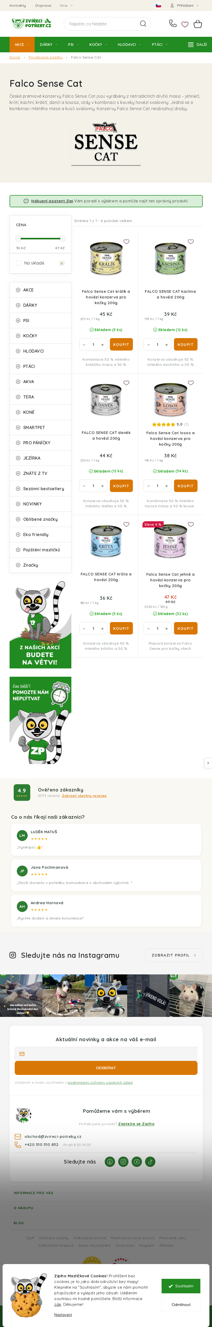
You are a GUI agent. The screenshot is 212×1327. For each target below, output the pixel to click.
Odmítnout (181, 1304)
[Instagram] (123, 1162)
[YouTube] (137, 1162)
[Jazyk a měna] (158, 5)
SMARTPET (34, 427)
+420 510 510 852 (174, 23)
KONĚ (29, 412)
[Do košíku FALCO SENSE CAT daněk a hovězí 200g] (121, 486)
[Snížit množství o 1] (84, 344)
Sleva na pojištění (95, 1245)
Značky (30, 565)
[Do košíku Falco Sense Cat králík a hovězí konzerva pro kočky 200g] (121, 344)
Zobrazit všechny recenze (84, 796)
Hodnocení (125, 1245)
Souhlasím (184, 1285)
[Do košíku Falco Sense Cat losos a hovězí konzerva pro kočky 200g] (186, 486)
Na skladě (43, 263)
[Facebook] (110, 1162)
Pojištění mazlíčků (41, 549)
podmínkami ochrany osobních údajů (100, 1082)
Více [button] (63, 5)
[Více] (197, 44)
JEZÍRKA (32, 458)
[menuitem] (22, 44)
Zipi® (30, 1238)
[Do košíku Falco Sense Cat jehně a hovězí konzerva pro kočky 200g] (186, 628)
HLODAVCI (33, 351)
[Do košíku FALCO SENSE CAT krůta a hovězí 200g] (121, 628)
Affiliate (166, 1245)
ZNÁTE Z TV (35, 473)
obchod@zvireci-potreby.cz (53, 1136)
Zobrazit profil (171, 955)
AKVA (28, 381)
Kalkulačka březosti (56, 1245)
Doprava (43, 5)
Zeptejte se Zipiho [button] (136, 1124)
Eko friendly (36, 534)
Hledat (143, 24)
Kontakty (18, 5)
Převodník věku (172, 1238)
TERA (28, 396)
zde (57, 1304)
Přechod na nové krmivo (133, 1238)
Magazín (147, 1245)
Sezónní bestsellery (43, 488)
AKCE (28, 289)
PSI (26, 320)
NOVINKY (32, 503)
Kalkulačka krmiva (90, 1238)
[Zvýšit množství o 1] (102, 344)
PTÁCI (29, 366)
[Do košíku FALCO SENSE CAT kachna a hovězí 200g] (186, 344)
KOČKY (30, 335)
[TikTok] (150, 1162)
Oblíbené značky (40, 519)
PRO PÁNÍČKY (36, 442)
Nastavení (63, 1315)
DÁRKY (30, 305)
